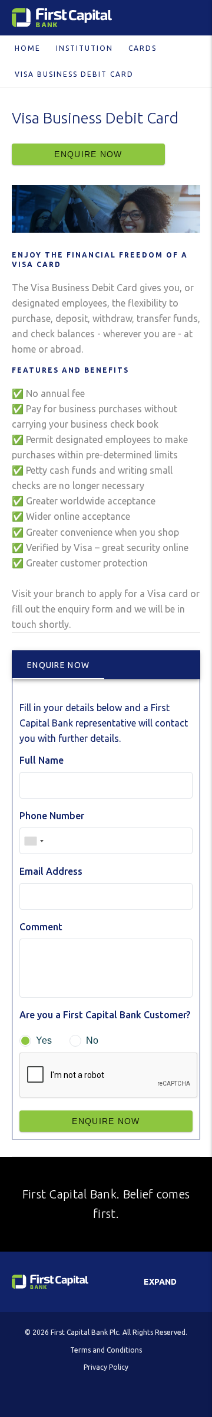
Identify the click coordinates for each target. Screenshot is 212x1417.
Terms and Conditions (106, 1350)
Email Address (50, 871)
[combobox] (33, 841)
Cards (142, 48)
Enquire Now (88, 154)
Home (28, 48)
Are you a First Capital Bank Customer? (104, 1014)
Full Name (41, 760)
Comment (40, 926)
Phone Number (51, 815)
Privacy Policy (106, 1367)
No (92, 1040)
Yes (44, 1040)
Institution (84, 48)
